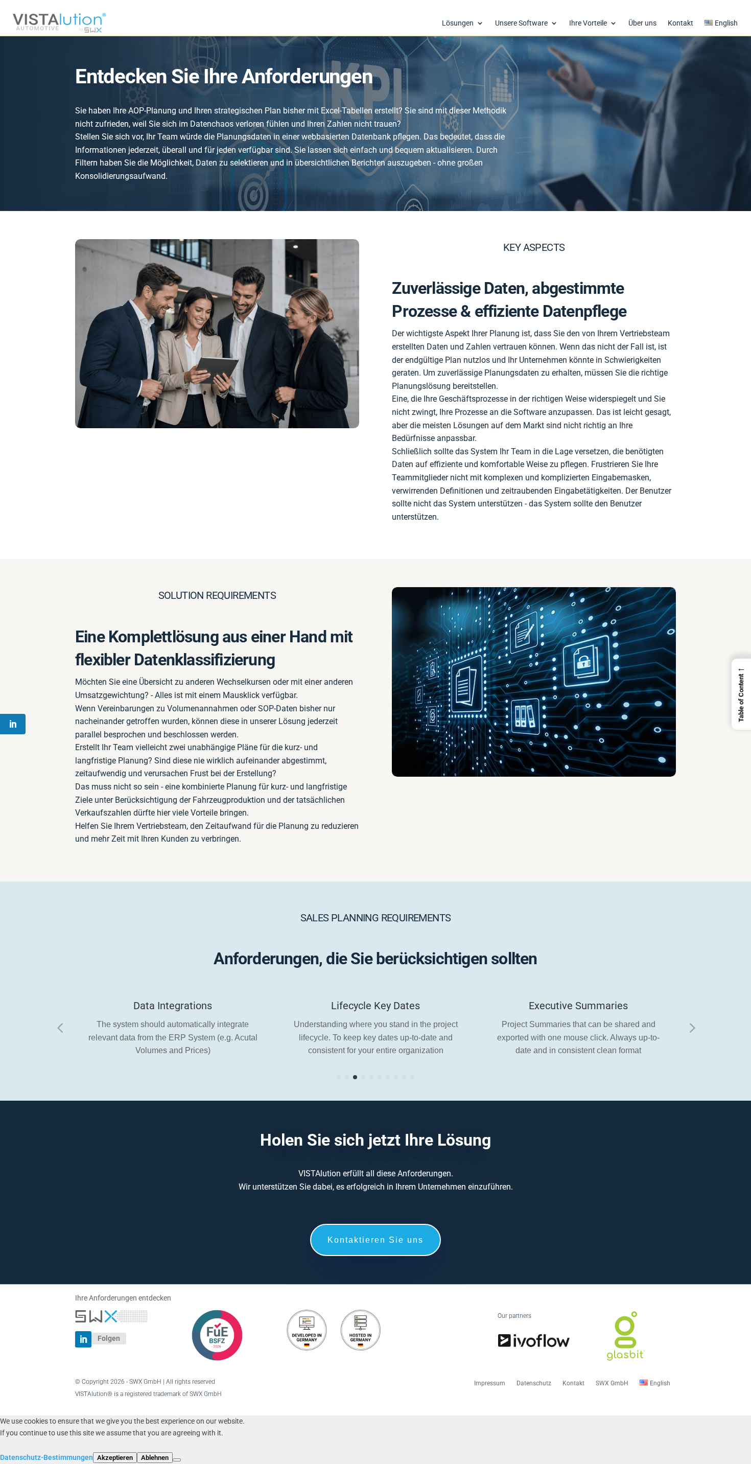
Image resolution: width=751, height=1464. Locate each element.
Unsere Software (521, 23)
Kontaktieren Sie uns (375, 1240)
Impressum (489, 1383)
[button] (741, 694)
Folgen (109, 1338)
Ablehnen (155, 1457)
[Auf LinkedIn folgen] (83, 1339)
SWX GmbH (612, 1383)
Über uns (642, 23)
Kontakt (680, 23)
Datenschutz (534, 1383)
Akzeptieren (115, 1457)
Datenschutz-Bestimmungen (46, 1457)
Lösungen (458, 23)
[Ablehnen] (177, 1459)
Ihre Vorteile (588, 23)
